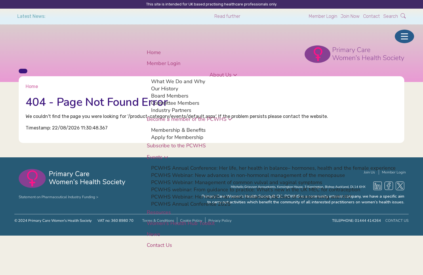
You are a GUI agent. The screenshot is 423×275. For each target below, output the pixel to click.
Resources (159, 212)
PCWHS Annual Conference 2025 (190, 203)
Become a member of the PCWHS (186, 118)
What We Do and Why (178, 81)
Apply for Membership (177, 136)
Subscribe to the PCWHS (176, 145)
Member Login (323, 16)
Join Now (350, 16)
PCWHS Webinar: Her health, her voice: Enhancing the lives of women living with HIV (251, 196)
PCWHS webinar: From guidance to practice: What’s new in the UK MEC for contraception (255, 189)
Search (391, 16)
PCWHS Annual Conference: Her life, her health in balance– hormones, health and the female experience (273, 167)
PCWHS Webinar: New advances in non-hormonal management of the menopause (248, 174)
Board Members (169, 95)
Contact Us (159, 244)
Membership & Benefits (178, 129)
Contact (371, 16)
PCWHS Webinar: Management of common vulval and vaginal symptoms (236, 182)
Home (154, 52)
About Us (220, 74)
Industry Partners (171, 109)
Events (155, 156)
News (153, 233)
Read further (227, 16)
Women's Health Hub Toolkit (181, 222)
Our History (164, 88)
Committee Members (175, 102)
